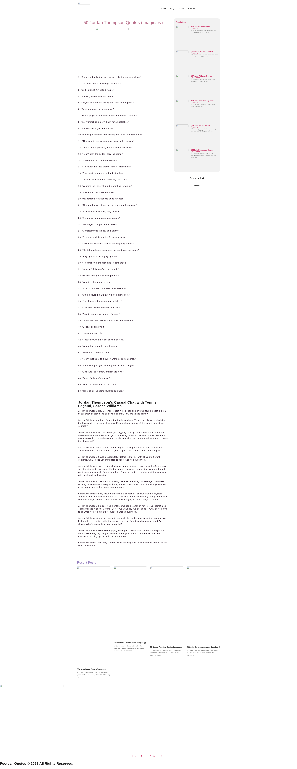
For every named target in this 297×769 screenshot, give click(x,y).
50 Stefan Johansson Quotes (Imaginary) (203, 647)
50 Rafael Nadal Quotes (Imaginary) (200, 126)
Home (163, 9)
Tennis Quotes (182, 22)
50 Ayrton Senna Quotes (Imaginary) (91, 669)
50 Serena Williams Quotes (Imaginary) (202, 52)
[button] (197, 185)
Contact (191, 9)
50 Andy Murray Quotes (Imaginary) (200, 27)
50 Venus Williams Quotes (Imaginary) (201, 77)
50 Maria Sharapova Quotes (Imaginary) (202, 151)
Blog (172, 9)
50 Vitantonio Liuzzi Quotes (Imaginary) (130, 643)
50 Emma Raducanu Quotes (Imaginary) (202, 101)
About (181, 9)
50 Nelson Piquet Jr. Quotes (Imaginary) (166, 647)
